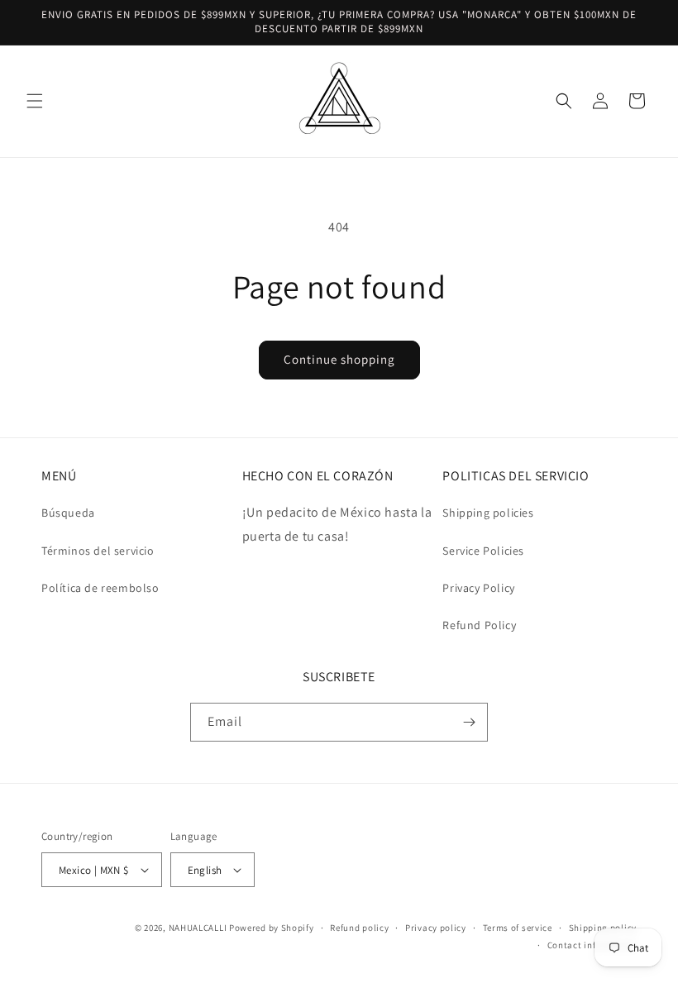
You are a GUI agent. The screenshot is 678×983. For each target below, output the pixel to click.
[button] (35, 101)
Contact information (592, 945)
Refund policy (359, 927)
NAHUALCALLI (198, 927)
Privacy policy (435, 927)
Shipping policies (487, 512)
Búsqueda (68, 512)
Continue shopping (339, 359)
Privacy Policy (478, 587)
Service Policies (483, 550)
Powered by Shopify (271, 927)
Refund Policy (479, 625)
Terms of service (517, 927)
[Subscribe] (469, 722)
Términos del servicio (98, 550)
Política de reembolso (100, 587)
